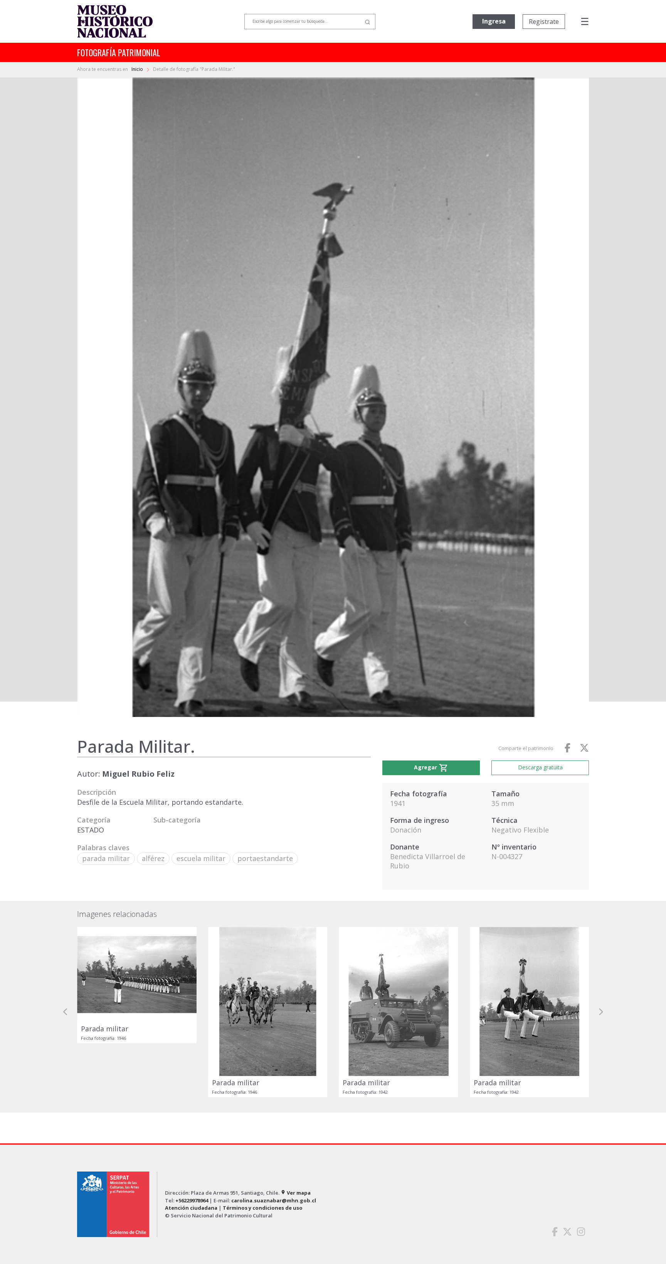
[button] (65, 1012)
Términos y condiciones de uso (263, 1207)
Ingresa (494, 21)
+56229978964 (191, 1200)
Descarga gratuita (540, 767)
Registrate (544, 21)
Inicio (137, 69)
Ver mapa (296, 1192)
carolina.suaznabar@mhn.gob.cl (273, 1200)
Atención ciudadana (191, 1207)
